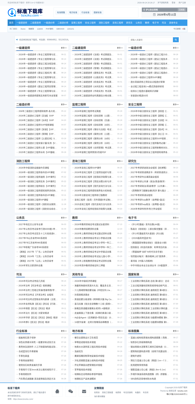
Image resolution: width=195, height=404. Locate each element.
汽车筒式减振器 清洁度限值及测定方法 (37, 379)
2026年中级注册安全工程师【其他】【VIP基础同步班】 (150, 111)
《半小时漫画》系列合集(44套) (145, 224)
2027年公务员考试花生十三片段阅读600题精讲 (38, 233)
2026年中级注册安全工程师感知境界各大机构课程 (150, 152)
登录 (173, 3)
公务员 (139, 22)
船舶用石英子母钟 (27, 337)
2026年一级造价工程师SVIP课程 (146, 77)
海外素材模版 (99, 396)
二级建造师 (35, 22)
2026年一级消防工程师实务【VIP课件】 (38, 181)
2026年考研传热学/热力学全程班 (146, 209)
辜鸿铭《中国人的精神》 (142, 261)
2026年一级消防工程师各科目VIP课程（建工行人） (38, 195)
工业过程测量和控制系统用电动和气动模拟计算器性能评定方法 (150, 285)
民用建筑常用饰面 (139, 365)
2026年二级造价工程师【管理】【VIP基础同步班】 (38, 134)
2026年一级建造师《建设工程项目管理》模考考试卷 (38, 86)
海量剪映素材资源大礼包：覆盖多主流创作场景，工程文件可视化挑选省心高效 (93, 285)
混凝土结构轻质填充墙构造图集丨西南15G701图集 (150, 337)
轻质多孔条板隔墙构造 (141, 342)
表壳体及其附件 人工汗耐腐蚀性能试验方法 (38, 347)
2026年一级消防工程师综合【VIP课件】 (38, 186)
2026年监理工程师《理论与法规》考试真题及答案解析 (93, 129)
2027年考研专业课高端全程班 (145, 177)
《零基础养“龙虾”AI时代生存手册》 (147, 252)
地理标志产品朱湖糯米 (85, 379)
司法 (164, 22)
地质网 (118, 393)
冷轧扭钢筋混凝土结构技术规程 (89, 360)
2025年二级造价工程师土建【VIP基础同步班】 (38, 147)
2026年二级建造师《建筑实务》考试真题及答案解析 (93, 73)
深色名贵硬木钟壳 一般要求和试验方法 (37, 342)
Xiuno (23, 29)
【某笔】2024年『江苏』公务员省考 (36, 256)
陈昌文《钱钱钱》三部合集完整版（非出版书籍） (150, 229)
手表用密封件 (25, 374)
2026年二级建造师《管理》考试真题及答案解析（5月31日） (93, 68)
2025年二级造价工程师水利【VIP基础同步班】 (38, 152)
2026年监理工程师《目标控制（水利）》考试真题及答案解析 (93, 125)
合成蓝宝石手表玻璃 (28, 351)
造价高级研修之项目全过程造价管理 (148, 82)
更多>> (64, 48)
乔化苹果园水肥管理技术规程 (88, 365)
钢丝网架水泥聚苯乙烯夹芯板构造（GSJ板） (150, 347)
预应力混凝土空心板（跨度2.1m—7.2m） (150, 360)
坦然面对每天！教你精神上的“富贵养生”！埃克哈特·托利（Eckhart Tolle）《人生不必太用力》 (150, 256)
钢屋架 (31, 29)
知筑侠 (97, 393)
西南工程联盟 (107, 393)
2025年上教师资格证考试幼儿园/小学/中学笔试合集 (93, 256)
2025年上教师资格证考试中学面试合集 (92, 252)
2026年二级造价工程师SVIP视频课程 (36, 125)
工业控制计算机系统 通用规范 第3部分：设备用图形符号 (150, 313)
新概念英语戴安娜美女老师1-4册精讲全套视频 (93, 308)
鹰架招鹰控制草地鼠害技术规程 (89, 356)
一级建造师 (21, 22)
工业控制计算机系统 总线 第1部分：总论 (150, 281)
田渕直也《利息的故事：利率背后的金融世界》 (150, 247)
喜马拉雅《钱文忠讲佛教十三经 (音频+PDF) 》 (93, 304)
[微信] (70, 391)
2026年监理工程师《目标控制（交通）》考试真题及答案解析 (93, 120)
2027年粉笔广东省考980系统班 (33, 247)
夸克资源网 (128, 393)
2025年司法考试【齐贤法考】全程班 (36, 294)
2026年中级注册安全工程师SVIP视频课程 (150, 138)
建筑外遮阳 (136, 356)
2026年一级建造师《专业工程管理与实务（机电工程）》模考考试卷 (38, 82)
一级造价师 (49, 22)
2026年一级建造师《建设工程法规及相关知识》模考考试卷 (38, 63)
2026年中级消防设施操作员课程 (34, 168)
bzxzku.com (182, 391)
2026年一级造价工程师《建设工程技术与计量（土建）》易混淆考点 (150, 59)
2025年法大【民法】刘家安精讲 (34, 313)
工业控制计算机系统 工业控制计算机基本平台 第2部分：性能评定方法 (150, 308)
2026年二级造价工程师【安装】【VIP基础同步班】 (38, 129)
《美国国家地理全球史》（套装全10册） (149, 242)
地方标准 (73, 12)
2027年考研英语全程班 (141, 195)
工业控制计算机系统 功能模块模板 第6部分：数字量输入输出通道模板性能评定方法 (150, 317)
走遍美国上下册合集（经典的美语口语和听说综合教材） (93, 313)
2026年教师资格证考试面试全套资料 (91, 224)
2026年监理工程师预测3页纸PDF (90, 152)
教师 (147, 22)
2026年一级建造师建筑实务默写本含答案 (38, 95)
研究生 (129, 22)
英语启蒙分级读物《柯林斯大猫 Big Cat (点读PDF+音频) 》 (93, 299)
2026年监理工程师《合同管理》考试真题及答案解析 (93, 147)
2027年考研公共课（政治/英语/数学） (149, 181)
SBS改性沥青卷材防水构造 (143, 379)
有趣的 (137, 393)
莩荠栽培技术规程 (83, 369)
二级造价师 (63, 22)
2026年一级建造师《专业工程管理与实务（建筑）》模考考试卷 (38, 59)
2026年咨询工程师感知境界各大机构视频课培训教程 (93, 190)
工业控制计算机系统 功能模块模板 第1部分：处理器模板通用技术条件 (150, 322)
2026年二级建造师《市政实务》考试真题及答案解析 (93, 91)
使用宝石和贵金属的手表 (30, 365)
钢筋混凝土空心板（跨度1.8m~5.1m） (149, 369)
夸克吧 (145, 393)
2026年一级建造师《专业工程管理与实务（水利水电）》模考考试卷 (38, 91)
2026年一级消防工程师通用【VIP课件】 (38, 177)
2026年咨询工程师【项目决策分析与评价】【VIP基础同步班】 (93, 181)
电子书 (155, 22)
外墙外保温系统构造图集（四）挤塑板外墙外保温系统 (150, 374)
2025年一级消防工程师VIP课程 (33, 199)
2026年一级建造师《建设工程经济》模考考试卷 (38, 73)
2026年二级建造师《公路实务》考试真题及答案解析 (93, 77)
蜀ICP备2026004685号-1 (177, 394)
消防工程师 (104, 22)
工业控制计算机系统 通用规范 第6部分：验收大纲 (150, 294)
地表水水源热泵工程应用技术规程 (90, 347)
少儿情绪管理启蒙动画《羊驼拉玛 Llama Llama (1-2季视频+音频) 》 (93, 290)
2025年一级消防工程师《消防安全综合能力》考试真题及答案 (38, 209)
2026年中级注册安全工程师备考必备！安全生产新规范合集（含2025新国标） (150, 143)
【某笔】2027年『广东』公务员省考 (36, 252)
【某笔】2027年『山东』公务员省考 (36, 261)
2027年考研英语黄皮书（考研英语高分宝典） (150, 172)
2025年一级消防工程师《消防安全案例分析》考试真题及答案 (38, 204)
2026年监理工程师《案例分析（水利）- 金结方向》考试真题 (93, 138)
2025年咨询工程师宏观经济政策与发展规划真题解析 (93, 209)
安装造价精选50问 (139, 95)
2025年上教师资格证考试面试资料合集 (92, 233)
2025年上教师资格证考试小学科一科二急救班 (93, 242)
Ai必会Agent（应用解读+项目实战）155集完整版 (93, 317)
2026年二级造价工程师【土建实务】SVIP (38, 138)
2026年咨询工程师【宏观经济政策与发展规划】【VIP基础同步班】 (93, 177)
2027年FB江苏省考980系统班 (33, 242)
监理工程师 (76, 22)
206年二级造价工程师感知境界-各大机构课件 (38, 111)
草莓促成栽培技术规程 (85, 342)
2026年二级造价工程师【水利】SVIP (36, 120)
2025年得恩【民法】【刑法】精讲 (34, 308)
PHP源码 (49, 29)
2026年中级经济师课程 (85, 281)
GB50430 (60, 29)
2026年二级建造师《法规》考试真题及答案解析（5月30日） (93, 54)
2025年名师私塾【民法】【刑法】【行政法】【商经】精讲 (38, 304)
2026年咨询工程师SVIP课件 (87, 168)
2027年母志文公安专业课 (31, 224)
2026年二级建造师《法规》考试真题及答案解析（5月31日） (93, 59)
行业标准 (85, 12)
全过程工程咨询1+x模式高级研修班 (147, 86)
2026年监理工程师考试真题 (87, 111)
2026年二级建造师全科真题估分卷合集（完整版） (93, 95)
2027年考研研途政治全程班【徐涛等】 (149, 168)
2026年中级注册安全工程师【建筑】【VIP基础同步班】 (150, 115)
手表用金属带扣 (26, 360)
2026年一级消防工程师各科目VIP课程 (37, 172)
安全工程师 (90, 22)
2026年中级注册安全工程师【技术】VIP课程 (150, 129)
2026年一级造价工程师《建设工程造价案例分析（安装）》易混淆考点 (150, 68)
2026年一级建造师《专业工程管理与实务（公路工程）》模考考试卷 (38, 68)
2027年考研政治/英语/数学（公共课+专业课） (150, 186)
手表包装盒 (24, 356)
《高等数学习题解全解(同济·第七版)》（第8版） (150, 190)
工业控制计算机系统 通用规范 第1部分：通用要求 (150, 304)
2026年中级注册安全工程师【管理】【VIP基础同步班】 (150, 125)
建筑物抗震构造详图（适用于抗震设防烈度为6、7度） (150, 351)
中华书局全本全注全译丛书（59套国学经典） (150, 265)
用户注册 (182, 3)
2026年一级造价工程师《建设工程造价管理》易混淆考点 (150, 73)
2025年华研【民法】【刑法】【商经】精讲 (38, 317)
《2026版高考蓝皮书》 (141, 238)
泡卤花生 (78, 351)
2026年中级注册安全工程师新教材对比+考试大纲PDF (150, 147)
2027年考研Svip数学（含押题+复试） (148, 199)
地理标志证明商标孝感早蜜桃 (88, 374)
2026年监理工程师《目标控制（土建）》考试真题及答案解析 (93, 115)
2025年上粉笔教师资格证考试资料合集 (92, 261)
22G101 (70, 29)
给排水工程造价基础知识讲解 (144, 91)
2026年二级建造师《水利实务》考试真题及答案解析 (93, 86)
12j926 (40, 29)
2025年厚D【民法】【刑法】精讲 (34, 322)
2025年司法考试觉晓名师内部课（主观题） (38, 299)
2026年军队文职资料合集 (31, 265)
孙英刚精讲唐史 (81, 294)
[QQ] (57, 391)
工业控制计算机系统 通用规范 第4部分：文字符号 (150, 290)
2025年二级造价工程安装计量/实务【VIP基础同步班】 (38, 143)
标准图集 (61, 12)
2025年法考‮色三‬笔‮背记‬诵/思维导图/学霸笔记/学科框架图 (38, 290)
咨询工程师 (117, 22)
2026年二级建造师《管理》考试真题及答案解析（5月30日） (93, 63)
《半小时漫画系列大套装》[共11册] (147, 233)
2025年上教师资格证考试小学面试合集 (92, 238)
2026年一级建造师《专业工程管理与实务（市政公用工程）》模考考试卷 (38, 77)
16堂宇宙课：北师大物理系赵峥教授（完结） (93, 322)
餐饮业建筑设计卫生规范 (86, 337)
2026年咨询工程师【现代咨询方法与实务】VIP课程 (93, 186)
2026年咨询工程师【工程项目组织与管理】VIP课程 (93, 172)
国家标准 (98, 12)
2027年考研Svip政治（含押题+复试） (148, 204)
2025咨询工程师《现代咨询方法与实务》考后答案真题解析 (93, 204)
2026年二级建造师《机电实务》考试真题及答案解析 (93, 82)
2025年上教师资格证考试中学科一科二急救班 (93, 247)
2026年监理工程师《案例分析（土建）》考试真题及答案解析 (93, 134)
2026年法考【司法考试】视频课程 (35, 285)
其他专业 (173, 22)
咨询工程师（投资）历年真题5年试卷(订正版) (93, 199)
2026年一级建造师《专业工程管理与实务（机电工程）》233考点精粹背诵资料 (38, 54)
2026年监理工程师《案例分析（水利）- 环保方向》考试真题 (93, 143)
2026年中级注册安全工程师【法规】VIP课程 (150, 120)
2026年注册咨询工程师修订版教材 (90, 195)
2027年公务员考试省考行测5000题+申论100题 (38, 229)
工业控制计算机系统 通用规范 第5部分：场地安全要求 (150, 299)
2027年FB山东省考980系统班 (33, 238)
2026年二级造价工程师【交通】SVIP (36, 115)
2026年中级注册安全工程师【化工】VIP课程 (150, 134)
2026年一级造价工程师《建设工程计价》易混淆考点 (150, 54)
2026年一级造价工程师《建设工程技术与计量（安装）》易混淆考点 (150, 63)
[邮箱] (84, 391)
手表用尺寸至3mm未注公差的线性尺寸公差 (38, 369)
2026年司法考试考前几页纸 (32, 281)
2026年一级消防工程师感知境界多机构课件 (38, 190)
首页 (11, 22)
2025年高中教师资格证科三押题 (89, 265)
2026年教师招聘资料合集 (86, 229)
